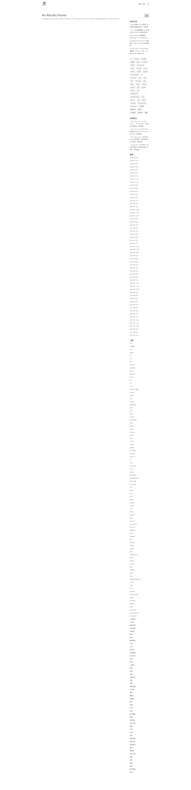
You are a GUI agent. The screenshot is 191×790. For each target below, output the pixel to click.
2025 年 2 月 (134, 203)
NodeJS (132, 503)
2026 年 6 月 (134, 164)
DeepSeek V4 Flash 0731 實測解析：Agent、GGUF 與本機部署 (139, 43)
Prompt (132, 542)
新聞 (131, 683)
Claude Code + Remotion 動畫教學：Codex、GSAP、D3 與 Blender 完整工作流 (139, 51)
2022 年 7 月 (134, 298)
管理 (131, 717)
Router (132, 564)
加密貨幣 (132, 628)
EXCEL (132, 429)
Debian (132, 402)
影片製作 (132, 656)
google (132, 448)
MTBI (131, 490)
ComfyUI (138, 68)
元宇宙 (132, 622)
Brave (132, 377)
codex (132, 68)
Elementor (133, 420)
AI (131, 59)
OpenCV (132, 527)
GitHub (139, 71)
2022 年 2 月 (134, 314)
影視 (131, 659)
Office (132, 512)
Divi (131, 408)
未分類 (132, 689)
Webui (143, 100)
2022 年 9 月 (134, 292)
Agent (132, 353)
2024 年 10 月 (134, 216)
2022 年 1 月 (134, 317)
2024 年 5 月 (134, 231)
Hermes (132, 454)
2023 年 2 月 (134, 277)
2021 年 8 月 (134, 332)
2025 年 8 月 (134, 188)
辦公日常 (132, 754)
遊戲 (131, 757)
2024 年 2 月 (134, 240)
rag (138, 90)
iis (141, 75)
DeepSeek (133, 405)
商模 (131, 634)
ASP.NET (132, 368)
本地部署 (133, 112)
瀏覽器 (132, 699)
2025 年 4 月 (134, 197)
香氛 (131, 772)
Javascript (133, 466)
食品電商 (132, 769)
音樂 (131, 766)
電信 (131, 760)
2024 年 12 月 (134, 210)
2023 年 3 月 (134, 274)
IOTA (131, 463)
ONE (131, 518)
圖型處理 (132, 640)
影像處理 (132, 653)
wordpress (133, 106)
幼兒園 (132, 650)
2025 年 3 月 (134, 200)
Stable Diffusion (135, 97)
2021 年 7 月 (134, 335)
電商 (131, 763)
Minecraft (133, 484)
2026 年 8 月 (134, 158)
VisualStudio (134, 594)
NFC (131, 493)
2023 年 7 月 (134, 262)
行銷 (131, 729)
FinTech (132, 432)
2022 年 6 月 (134, 302)
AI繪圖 (132, 62)
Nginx (132, 84)
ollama (144, 84)
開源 (146, 112)
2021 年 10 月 (134, 326)
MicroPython (134, 478)
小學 (131, 646)
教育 (131, 674)
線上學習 (132, 723)
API (131, 359)
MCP (132, 81)
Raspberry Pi (134, 93)
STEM (132, 582)
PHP (138, 87)
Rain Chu (134, 121)
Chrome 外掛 (134, 389)
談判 (131, 748)
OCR (131, 509)
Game (132, 435)
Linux (139, 78)
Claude (132, 65)
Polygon (132, 536)
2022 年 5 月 (134, 305)
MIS (131, 487)
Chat (131, 386)
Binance (132, 374)
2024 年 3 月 (134, 237)
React (132, 558)
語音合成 (132, 741)
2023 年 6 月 (134, 265)
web (138, 100)
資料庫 (132, 751)
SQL (131, 576)
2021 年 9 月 (134, 329)
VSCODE (132, 601)
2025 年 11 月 (134, 182)
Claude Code (140, 65)
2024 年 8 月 (134, 222)
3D (131, 343)
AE (131, 349)
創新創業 (132, 625)
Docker (133, 71)
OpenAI (133, 87)
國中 (131, 637)
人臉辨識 (132, 619)
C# (131, 380)
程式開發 (132, 714)
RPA (131, 567)
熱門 (131, 702)
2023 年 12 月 (134, 246)
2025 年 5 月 (134, 194)
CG (131, 383)
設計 (131, 735)
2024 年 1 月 (134, 243)
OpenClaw (133, 524)
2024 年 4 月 (134, 234)
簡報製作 (132, 720)
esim (131, 423)
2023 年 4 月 (134, 271)
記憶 (131, 732)
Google (145, 71)
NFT (144, 81)
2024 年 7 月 (134, 225)
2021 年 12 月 (134, 320)
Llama (132, 472)
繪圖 (131, 726)
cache (138, 62)
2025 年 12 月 (134, 179)
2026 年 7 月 (134, 161)
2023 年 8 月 (134, 259)
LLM (145, 78)
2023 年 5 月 (134, 268)
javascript (133, 78)
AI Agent (136, 59)
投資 (131, 671)
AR (131, 362)
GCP (131, 438)
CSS (131, 398)
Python (132, 90)
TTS (143, 97)
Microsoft (138, 81)
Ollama (132, 515)
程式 (131, 711)
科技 (131, 708)
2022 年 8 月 (134, 295)
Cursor (145, 68)
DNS (131, 414)
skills (131, 573)
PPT (131, 539)
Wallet (132, 604)
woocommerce (142, 103)
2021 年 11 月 (134, 323)
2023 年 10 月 (134, 252)
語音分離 (132, 738)
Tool (131, 585)
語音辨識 (132, 745)
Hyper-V (132, 457)
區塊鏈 (132, 631)
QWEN (132, 549)
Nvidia (138, 84)
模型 (131, 692)
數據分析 (132, 677)
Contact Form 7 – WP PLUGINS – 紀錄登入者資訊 (139, 123)
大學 (131, 644)
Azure (132, 371)
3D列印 (132, 346)
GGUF (132, 441)
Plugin (143, 87)
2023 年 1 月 (134, 280)
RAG (131, 552)
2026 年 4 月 (134, 170)
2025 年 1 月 (134, 207)
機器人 (132, 696)
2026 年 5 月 (134, 167)
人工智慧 (141, 106)
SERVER (132, 570)
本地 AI (140, 109)
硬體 (131, 705)
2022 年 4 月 (134, 308)
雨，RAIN (142, 4)
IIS (130, 460)
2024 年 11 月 (134, 213)
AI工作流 (143, 59)
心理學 (132, 665)
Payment (133, 530)
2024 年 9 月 (134, 219)
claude (132, 392)
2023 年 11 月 (134, 249)
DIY (131, 411)
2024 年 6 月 (134, 228)
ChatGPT (144, 62)
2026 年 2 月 (134, 176)
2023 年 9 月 (134, 256)
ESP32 (132, 426)
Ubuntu (133, 100)
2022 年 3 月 (134, 311)
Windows (133, 103)
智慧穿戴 (132, 686)
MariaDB (133, 475)
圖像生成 (133, 109)
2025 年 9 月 (134, 185)
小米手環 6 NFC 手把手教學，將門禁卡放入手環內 (139, 139)
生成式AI (140, 112)
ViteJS (132, 598)
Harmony (133, 450)
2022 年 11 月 (134, 286)
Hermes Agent (135, 75)
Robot (132, 561)
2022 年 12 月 (134, 283)
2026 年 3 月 (134, 173)
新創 (131, 680)
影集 (131, 662)
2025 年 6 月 (134, 191)
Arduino (132, 365)
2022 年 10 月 (134, 289)
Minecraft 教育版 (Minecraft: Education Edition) (139, 131)
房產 (131, 668)
